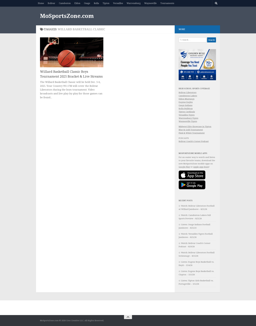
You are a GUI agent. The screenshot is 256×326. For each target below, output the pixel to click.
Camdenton (65, 3)
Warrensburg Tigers (188, 118)
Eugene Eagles (186, 102)
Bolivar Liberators (187, 92)
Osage (87, 3)
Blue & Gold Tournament (191, 130)
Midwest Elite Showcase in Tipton (195, 126)
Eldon (77, 3)
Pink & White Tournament (192, 133)
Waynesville (150, 3)
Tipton (106, 3)
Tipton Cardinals (187, 112)
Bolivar (51, 3)
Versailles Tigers (187, 115)
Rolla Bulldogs (186, 108)
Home (41, 3)
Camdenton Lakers (188, 96)
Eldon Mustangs (186, 99)
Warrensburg (134, 3)
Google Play (184, 167)
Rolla (96, 3)
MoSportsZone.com (67, 16)
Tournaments (167, 3)
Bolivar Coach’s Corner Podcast (194, 141)
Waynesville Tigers (188, 121)
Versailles (118, 3)
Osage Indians (185, 105)
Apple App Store (201, 167)
